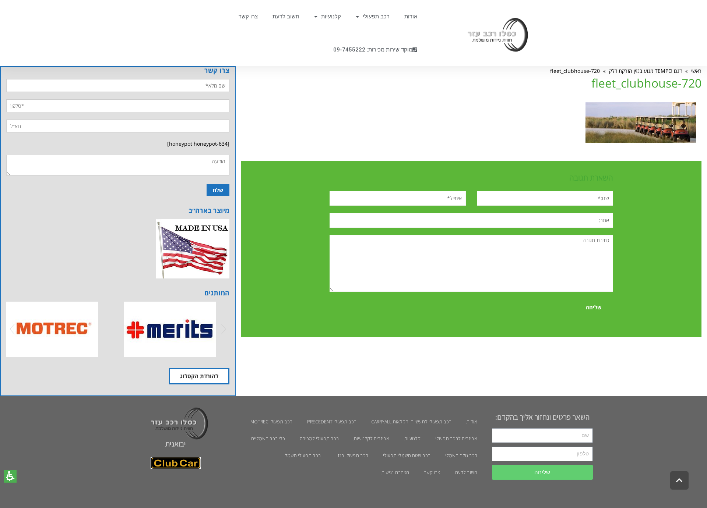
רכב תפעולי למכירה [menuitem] (319, 438)
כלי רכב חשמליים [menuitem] (268, 438)
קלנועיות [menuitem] (331, 16)
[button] (10, 476)
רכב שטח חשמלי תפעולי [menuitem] (406, 455)
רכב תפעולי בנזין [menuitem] (351, 455)
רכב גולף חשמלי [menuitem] (461, 455)
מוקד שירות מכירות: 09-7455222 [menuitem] (372, 49)
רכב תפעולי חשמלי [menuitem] (302, 455)
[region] (471, 70)
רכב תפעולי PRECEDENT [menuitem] (331, 421)
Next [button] (223, 329)
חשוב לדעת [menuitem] (285, 16)
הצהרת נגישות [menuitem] (395, 472)
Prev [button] (12, 329)
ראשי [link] (696, 70)
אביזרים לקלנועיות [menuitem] (371, 438)
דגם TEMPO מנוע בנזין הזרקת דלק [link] (645, 70)
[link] (494, 35)
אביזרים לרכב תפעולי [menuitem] (456, 438)
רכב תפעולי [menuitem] (376, 16)
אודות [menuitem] (410, 16)
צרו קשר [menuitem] (248, 16)
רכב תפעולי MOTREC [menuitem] (271, 421)
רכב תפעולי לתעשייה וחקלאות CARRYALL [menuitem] (411, 421)
